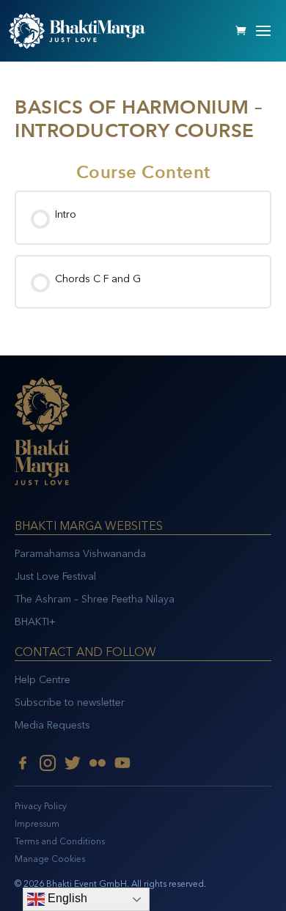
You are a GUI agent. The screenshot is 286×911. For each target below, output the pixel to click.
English (66, 898)
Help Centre (42, 680)
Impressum (37, 824)
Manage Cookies (50, 859)
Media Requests (52, 725)
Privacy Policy (41, 806)
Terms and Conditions (60, 841)
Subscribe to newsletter (70, 702)
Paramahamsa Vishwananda (80, 553)
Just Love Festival (55, 576)
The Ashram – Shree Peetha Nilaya (95, 599)
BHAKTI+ (35, 622)
